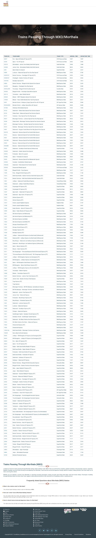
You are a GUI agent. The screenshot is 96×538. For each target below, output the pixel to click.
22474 (5, 387)
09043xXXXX (7, 105)
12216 (5, 178)
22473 (5, 384)
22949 (5, 433)
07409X (6, 99)
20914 (5, 349)
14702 (5, 227)
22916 (5, 425)
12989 (5, 208)
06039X (6, 86)
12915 (5, 197)
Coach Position (38, 525)
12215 (5, 175)
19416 (5, 322)
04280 (5, 72)
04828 (5, 83)
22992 (5, 447)
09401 (5, 129)
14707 (5, 230)
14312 (5, 216)
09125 (5, 110)
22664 (5, 409)
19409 (5, 308)
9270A (5, 455)
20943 (5, 362)
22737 (5, 417)
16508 (5, 259)
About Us (6, 509)
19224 (5, 295)
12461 (5, 181)
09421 (5, 137)
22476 (5, 392)
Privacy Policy (68, 534)
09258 (5, 121)
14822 (5, 238)
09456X (6, 162)
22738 (5, 419)
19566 (5, 327)
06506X (6, 91)
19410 (5, 311)
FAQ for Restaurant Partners (11, 524)
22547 (5, 400)
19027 (5, 276)
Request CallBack (8, 525)
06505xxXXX (7, 89)
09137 (5, 116)
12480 (5, 189)
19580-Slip (6, 330)
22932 (5, 430)
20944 (5, 365)
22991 (5, 444)
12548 (5, 194)
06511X (6, 94)
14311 (5, 213)
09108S (6, 108)
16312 (5, 254)
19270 (5, 300)
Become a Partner (9, 514)
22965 (5, 438)
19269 (5, 297)
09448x (6, 156)
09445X (6, 151)
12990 (5, 211)
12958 (5, 205)
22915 (5, 422)
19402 (5, 306)
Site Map (6, 520)
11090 (5, 173)
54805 (5, 449)
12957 (5, 202)
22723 (5, 411)
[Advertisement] (42, 10)
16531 (5, 262)
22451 (5, 379)
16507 (5, 257)
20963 (5, 373)
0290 (5, 70)
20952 (5, 371)
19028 (5, 278)
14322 (5, 221)
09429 (5, 148)
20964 (5, 376)
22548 (5, 403)
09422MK (6, 145)
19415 (5, 319)
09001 (5, 102)
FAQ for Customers (9, 522)
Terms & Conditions (78, 534)
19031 (5, 281)
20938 (5, 354)
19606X (6, 333)
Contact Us (7, 518)
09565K (6, 167)
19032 (5, 284)
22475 (5, 390)
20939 (5, 357)
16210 (5, 249)
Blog (5, 513)
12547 (5, 192)
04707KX (6, 80)
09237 (5, 118)
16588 (5, 273)
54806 (5, 452)
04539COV (6, 75)
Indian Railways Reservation (41, 514)
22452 (5, 381)
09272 (5, 126)
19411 (5, 314)
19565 (5, 325)
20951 (5, 368)
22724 (5, 414)
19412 (5, 316)
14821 (5, 235)
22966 (5, 441)
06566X (6, 97)
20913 (5, 346)
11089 (5, 170)
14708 (5, 232)
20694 (5, 338)
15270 (5, 243)
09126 (5, 113)
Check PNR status (38, 518)
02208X (6, 67)
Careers (6, 511)
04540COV (6, 78)
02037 (5, 59)
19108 (5, 289)
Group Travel (7, 516)
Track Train (37, 513)
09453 (5, 159)
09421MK (6, 140)
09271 (5, 124)
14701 (5, 224)
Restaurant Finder (38, 522)
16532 (5, 265)
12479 (5, 186)
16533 (5, 268)
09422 (5, 143)
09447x (6, 154)
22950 (5, 436)
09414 (5, 135)
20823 (5, 341)
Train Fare (37, 524)
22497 (5, 395)
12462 (5, 183)
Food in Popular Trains (39, 511)
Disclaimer (88, 534)
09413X (6, 132)
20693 (5, 335)
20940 (5, 360)
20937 (5, 352)
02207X (6, 64)
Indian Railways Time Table (41, 516)
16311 (5, 251)
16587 (5, 270)
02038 (5, 61)
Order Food (37, 509)
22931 (5, 428)
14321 (5, 219)
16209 (5, 246)
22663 (5, 406)
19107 (5, 287)
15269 (5, 240)
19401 (5, 303)
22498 (5, 398)
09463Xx (6, 164)
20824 (5, 344)
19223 (5, 292)
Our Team (37, 520)
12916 (5, 200)
